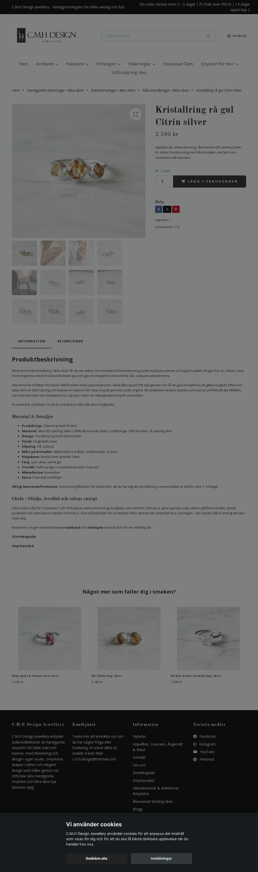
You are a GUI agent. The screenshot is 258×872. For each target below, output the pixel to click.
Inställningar (161, 858)
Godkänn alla (96, 858)
